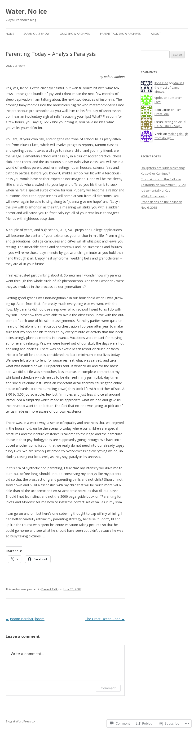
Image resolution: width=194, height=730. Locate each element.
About (156, 34)
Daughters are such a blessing (163, 168)
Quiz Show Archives (75, 34)
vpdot (158, 97)
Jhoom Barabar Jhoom (25, 619)
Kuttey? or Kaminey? (155, 173)
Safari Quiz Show (36, 34)
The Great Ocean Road (105, 619)
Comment (108, 688)
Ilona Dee (161, 83)
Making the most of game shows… (169, 87)
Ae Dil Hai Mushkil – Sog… (170, 124)
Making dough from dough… (171, 136)
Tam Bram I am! (167, 112)
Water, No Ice (26, 11)
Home (10, 34)
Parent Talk (49, 589)
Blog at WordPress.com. (22, 721)
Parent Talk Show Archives (120, 34)
